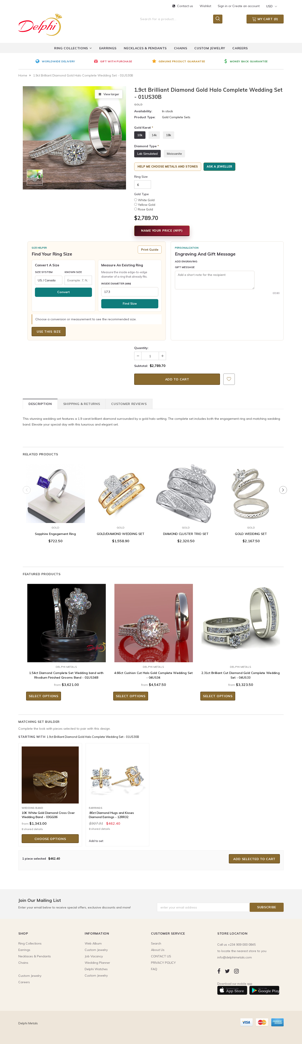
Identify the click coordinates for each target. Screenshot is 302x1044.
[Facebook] (218, 970)
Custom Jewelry (96, 975)
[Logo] (40, 23)
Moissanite (174, 154)
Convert (63, 292)
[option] (63, 61)
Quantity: (141, 348)
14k (154, 135)
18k (168, 135)
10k (139, 135)
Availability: (143, 111)
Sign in (223, 6)
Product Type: (144, 117)
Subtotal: (141, 366)
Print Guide (149, 250)
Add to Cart (121, 519)
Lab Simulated (147, 154)
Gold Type (141, 194)
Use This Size (49, 332)
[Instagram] (236, 970)
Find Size (130, 303)
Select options (55, 519)
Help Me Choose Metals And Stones (168, 166)
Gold (138, 104)
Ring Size (141, 177)
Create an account (246, 6)
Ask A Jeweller (219, 166)
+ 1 (69, 508)
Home (22, 75)
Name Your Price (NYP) (162, 231)
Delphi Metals (66, 666)
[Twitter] (227, 970)
